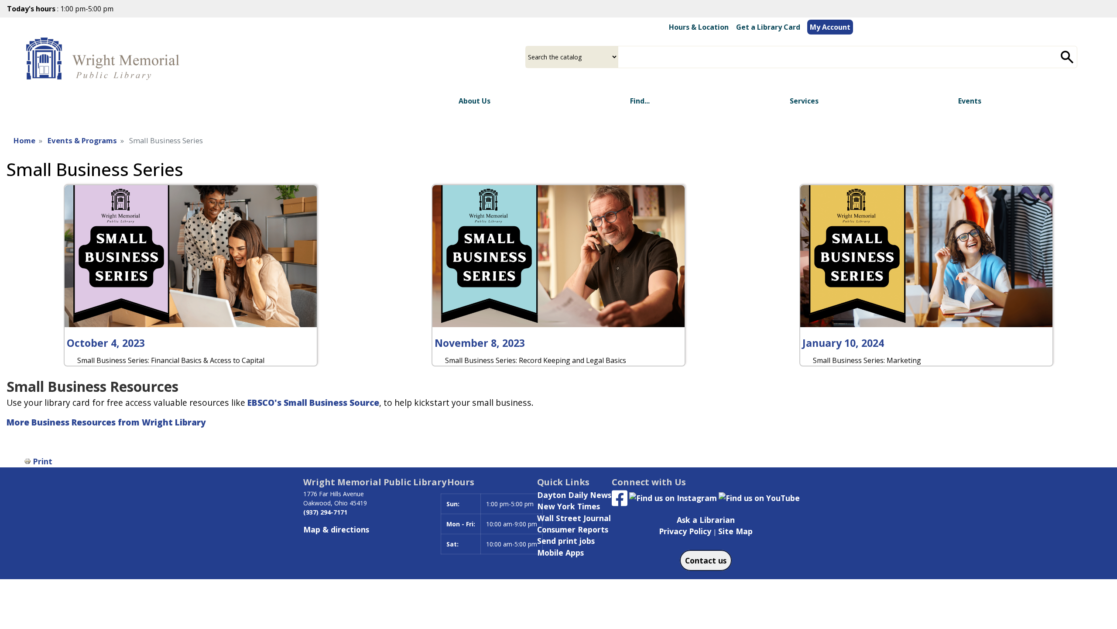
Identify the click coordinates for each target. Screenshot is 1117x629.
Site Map (735, 531)
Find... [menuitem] (640, 101)
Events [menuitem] (969, 101)
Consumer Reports (572, 529)
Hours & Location (699, 27)
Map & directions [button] (336, 529)
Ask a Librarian (706, 520)
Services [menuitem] (804, 101)
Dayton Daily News (574, 495)
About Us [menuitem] (474, 101)
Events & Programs (82, 140)
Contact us (705, 560)
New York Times (568, 506)
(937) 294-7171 (325, 512)
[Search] (1067, 57)
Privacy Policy (685, 531)
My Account (830, 27)
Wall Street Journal (574, 518)
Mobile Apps (560, 552)
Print (42, 461)
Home (24, 140)
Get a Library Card (768, 27)
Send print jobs (566, 541)
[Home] (105, 59)
